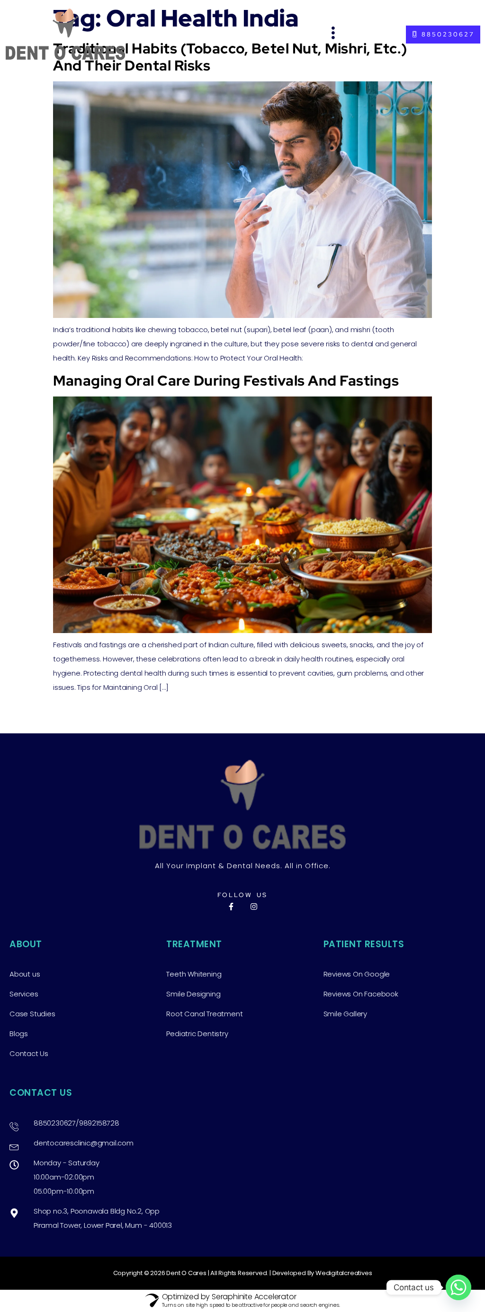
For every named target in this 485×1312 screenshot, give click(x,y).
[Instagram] (253, 906)
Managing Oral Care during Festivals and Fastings (226, 380)
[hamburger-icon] (333, 34)
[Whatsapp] (458, 1287)
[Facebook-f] (231, 906)
